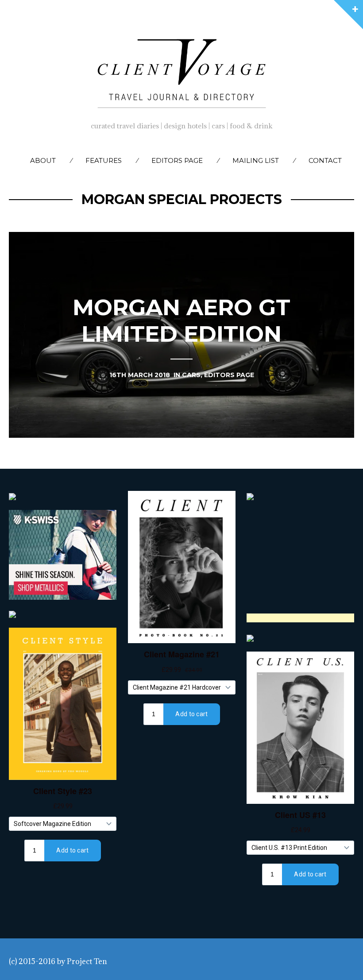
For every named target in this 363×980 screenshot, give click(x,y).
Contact (325, 160)
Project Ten (87, 961)
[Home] (181, 71)
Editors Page (177, 160)
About (43, 160)
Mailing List (255, 160)
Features (103, 160)
